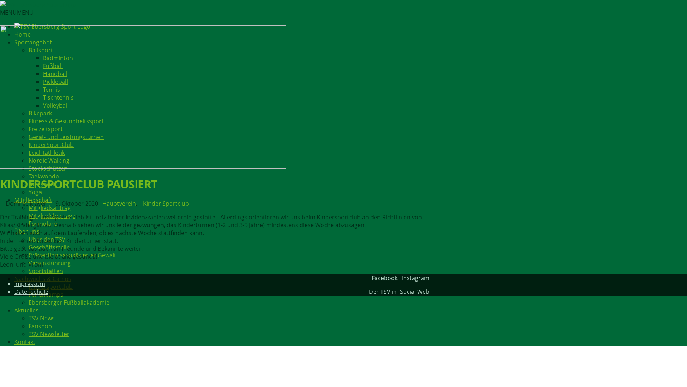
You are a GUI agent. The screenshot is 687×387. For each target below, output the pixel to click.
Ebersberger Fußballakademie (69, 302)
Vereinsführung (50, 263)
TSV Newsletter (49, 334)
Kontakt (24, 342)
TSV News (42, 318)
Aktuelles (26, 310)
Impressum (29, 284)
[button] (17, 12)
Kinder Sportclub (166, 203)
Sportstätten (46, 271)
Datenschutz (31, 292)
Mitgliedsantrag (50, 208)
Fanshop (40, 326)
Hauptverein (119, 203)
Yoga (35, 192)
